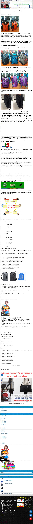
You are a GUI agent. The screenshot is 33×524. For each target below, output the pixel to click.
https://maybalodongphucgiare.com (8, 336)
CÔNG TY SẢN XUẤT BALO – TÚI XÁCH (7, 318)
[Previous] (0, 388)
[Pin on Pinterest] (18, 365)
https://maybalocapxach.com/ (7, 338)
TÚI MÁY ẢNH (9, 243)
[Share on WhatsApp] (13, 365)
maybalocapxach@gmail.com (7, 334)
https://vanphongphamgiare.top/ (8, 345)
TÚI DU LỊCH (3, 431)
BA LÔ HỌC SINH (4, 421)
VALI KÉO (2, 430)
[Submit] (32, 472)
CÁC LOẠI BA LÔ (3, 418)
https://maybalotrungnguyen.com (8, 504)
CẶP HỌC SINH (4, 428)
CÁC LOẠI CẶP (3, 424)
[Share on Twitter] (15, 365)
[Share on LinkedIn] (20, 365)
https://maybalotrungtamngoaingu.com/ (10, 356)
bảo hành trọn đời (23, 158)
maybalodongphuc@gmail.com (8, 153)
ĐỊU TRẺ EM (3, 443)
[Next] (32, 388)
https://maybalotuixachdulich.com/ (9, 353)
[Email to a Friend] (17, 365)
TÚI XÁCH (9, 319)
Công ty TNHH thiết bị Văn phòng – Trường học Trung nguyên (16, 192)
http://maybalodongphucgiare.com (7, 503)
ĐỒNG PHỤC (14, 319)
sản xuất (28, 219)
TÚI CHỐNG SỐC (4, 438)
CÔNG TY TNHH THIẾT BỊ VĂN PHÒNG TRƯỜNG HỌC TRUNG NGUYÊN (11, 317)
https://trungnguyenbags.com (8, 505)
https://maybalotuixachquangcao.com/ (8, 360)
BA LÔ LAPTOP (4, 420)
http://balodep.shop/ (6, 343)
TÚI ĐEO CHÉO (4, 436)
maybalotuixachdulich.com (8, 502)
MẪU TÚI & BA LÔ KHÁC (8, 237)
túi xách (12, 116)
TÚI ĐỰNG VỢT (9, 242)
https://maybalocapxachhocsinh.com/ (8, 357)
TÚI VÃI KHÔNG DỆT (4, 437)
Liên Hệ (2, 408)
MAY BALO (5, 319)
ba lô (9, 116)
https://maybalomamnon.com (7, 363)
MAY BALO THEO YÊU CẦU (15, 149)
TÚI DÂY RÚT (3, 442)
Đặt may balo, (26, 175)
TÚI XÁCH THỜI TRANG (4, 433)
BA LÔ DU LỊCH (3, 415)
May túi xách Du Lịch (4, 410)
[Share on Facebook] (14, 365)
